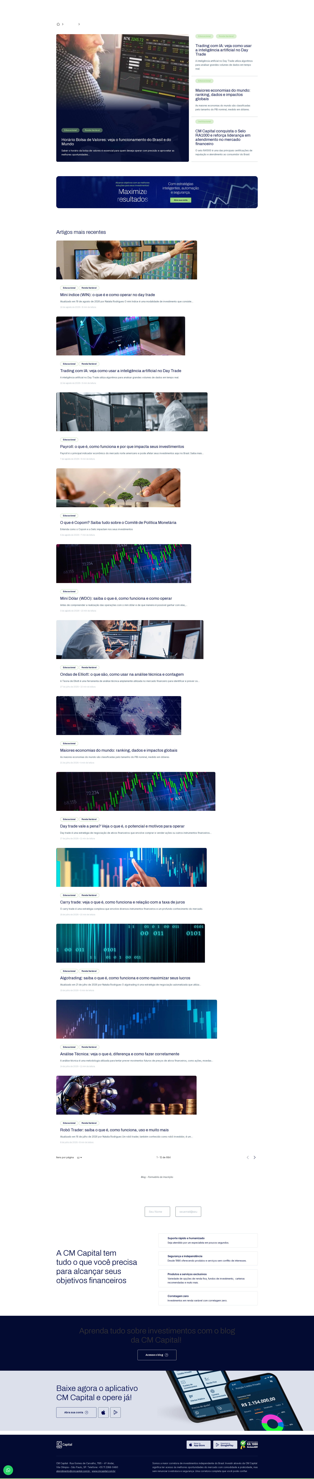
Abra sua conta (73, 1412)
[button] (8, 1470)
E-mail (179, 1203)
